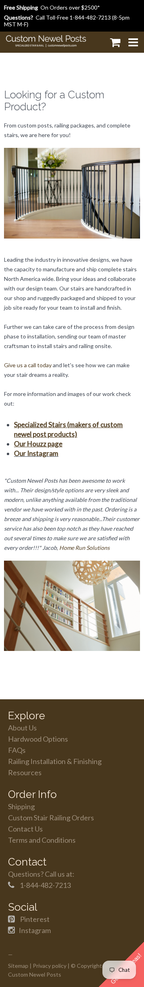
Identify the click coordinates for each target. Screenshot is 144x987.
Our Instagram (36, 453)
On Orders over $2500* (52, 7)
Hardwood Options (38, 738)
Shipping (21, 806)
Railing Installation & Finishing (55, 761)
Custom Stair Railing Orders (51, 817)
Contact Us (25, 828)
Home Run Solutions (84, 547)
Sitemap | (20, 965)
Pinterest (35, 919)
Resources (25, 772)
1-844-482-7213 (90, 17)
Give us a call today (28, 365)
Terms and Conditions (42, 840)
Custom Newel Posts (34, 974)
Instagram (35, 930)
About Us (22, 727)
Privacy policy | (51, 965)
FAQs (17, 750)
